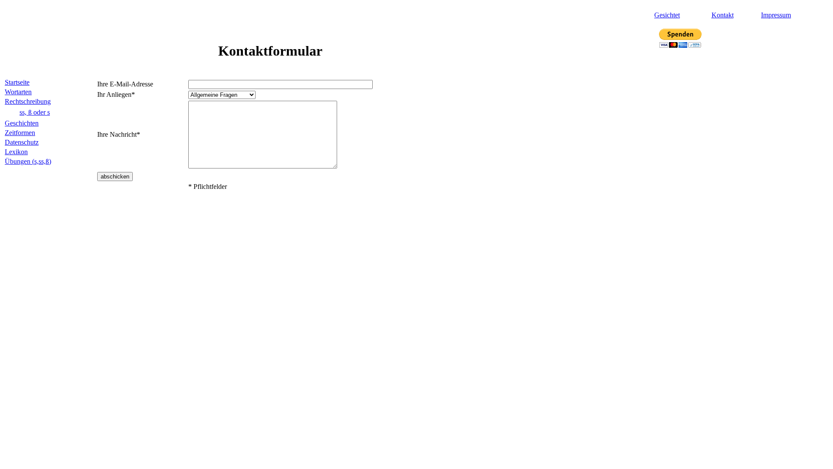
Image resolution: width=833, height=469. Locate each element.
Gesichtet (667, 15)
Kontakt (723, 15)
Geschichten (22, 123)
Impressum (776, 15)
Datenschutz (22, 142)
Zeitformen (20, 132)
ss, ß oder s (35, 112)
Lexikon (16, 151)
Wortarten (18, 92)
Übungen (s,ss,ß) (28, 161)
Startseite (17, 82)
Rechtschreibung (28, 101)
